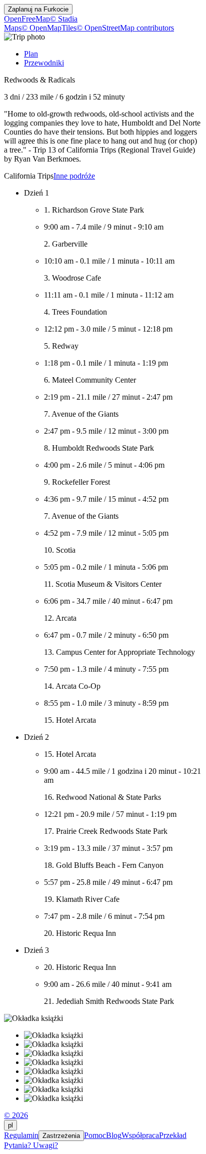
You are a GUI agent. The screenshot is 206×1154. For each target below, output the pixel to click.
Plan (31, 54)
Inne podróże (74, 176)
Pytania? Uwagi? (31, 1145)
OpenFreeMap (27, 19)
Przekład (172, 1135)
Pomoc (95, 1135)
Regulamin (21, 1135)
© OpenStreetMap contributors (125, 28)
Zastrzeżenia (61, 1135)
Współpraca (140, 1135)
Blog (114, 1135)
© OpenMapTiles (49, 28)
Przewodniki (44, 63)
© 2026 (16, 1115)
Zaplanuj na (38, 9)
